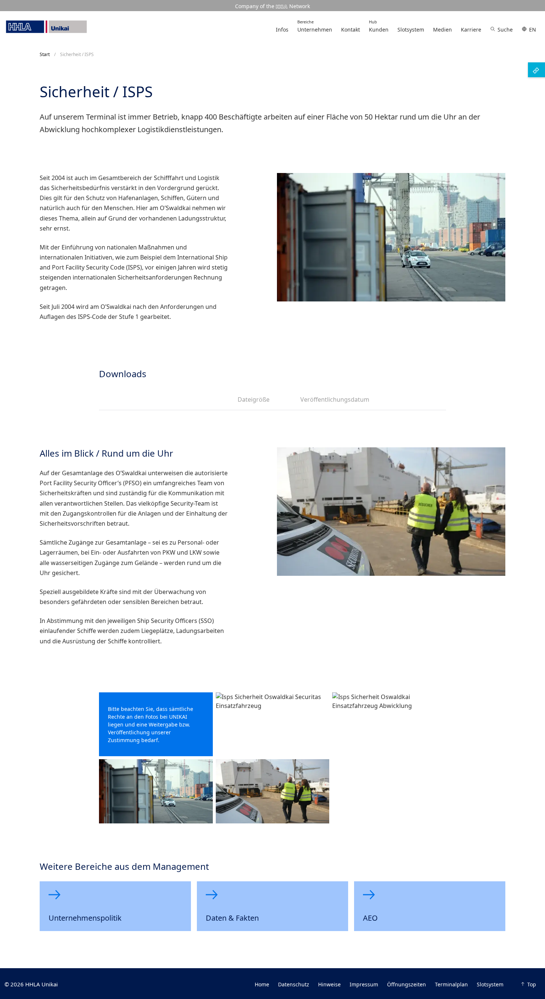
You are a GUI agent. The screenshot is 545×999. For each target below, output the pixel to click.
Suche (505, 29)
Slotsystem (410, 29)
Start (45, 54)
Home (262, 984)
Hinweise (329, 984)
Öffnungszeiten (406, 984)
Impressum (364, 984)
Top (531, 984)
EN (532, 29)
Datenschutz (293, 984)
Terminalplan (451, 984)
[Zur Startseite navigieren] (46, 27)
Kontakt (350, 29)
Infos (282, 29)
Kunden (379, 26)
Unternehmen (314, 26)
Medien (442, 29)
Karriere (471, 29)
